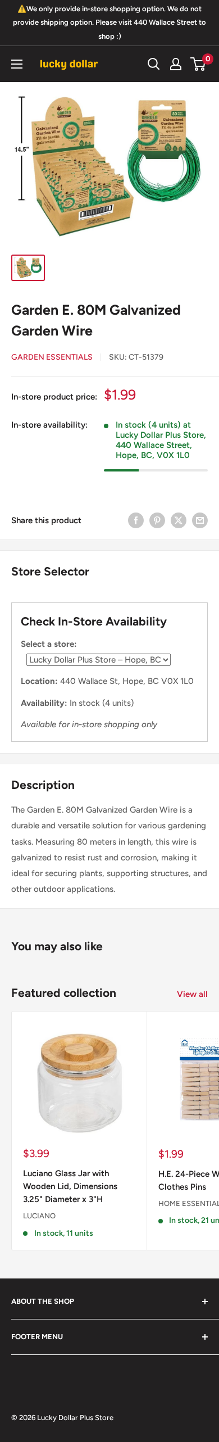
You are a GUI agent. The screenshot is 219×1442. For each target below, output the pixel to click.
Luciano (39, 1216)
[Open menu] (16, 64)
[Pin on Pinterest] (157, 520)
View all (192, 994)
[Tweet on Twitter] (178, 520)
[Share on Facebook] (136, 520)
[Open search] (154, 64)
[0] (198, 64)
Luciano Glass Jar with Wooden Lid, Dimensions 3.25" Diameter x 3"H (70, 1186)
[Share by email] (200, 520)
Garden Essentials (52, 357)
